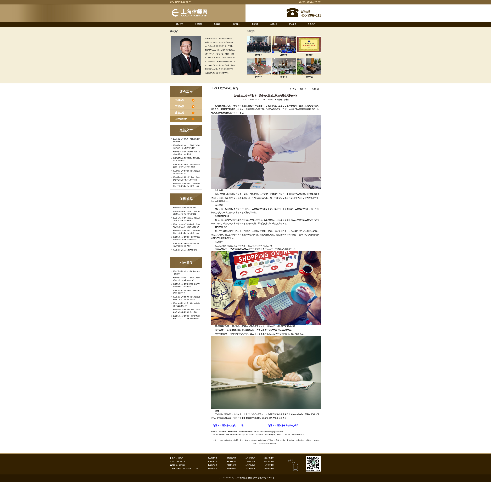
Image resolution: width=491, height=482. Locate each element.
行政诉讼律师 (269, 461)
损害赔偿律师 (269, 465)
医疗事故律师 (231, 461)
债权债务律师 (231, 458)
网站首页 (179, 24)
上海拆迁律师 (212, 469)
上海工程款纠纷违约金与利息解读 (184, 208)
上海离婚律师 (212, 458)
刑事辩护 (217, 24)
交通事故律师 (269, 458)
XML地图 (257, 478)
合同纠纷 (273, 24)
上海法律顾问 (250, 469)
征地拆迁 (292, 24)
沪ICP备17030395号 (267, 478)
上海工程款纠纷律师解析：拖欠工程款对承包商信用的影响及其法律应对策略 (248, 440)
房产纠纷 (236, 24)
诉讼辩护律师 (269, 469)
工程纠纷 (179, 100)
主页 (294, 89)
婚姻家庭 (198, 24)
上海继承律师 (250, 461)
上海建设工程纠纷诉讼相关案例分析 (185, 250)
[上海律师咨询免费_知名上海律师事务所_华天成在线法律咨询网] (194, 16)
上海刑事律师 (212, 461)
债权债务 (255, 24)
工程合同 (179, 106)
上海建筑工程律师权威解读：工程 (227, 425)
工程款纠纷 (181, 119)
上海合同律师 (250, 458)
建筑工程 (302, 89)
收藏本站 (309, 2)
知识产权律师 (231, 469)
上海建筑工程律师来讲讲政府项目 (282, 425)
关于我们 (311, 24)
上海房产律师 (212, 465)
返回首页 (317, 2)
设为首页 (302, 2)
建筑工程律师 (231, 465)
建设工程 (179, 112)
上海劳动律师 (250, 465)
